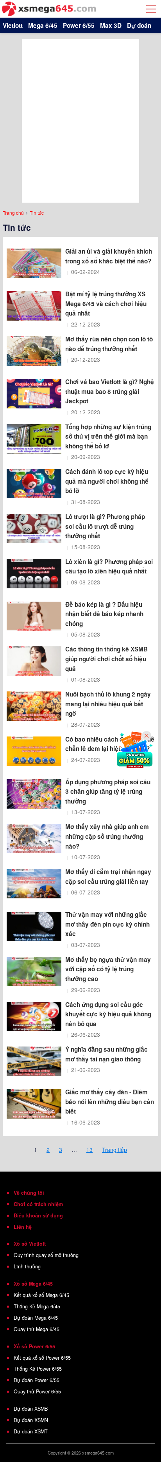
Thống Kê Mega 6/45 (37, 1306)
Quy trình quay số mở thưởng (46, 1255)
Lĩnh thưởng (27, 1266)
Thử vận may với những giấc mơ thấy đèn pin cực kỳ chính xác (107, 924)
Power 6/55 (79, 25)
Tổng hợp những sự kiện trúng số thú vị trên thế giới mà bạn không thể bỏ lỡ (108, 436)
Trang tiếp (114, 1150)
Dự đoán (139, 25)
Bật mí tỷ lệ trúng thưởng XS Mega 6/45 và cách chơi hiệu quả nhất (106, 303)
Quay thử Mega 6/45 (36, 1329)
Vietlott (13, 25)
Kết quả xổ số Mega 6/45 (41, 1295)
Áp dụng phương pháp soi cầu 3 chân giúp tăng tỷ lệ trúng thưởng (107, 791)
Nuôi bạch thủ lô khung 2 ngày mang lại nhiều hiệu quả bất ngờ (108, 704)
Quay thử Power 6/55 (37, 1391)
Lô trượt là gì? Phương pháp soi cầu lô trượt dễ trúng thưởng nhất (105, 526)
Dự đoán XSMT (31, 1431)
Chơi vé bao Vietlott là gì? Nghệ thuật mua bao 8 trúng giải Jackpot (109, 391)
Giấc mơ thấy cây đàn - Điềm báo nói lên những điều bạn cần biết (109, 1102)
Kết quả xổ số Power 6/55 (42, 1357)
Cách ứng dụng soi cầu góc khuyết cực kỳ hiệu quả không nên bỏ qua (108, 1014)
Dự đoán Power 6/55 (36, 1380)
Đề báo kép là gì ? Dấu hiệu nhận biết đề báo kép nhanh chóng (104, 614)
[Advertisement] (80, 120)
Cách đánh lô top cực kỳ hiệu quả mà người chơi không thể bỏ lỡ (106, 481)
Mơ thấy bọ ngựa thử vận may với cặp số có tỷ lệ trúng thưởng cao (108, 969)
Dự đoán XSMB (31, 1408)
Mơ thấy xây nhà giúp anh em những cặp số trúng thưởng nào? (107, 836)
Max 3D (111, 25)
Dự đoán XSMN (31, 1420)
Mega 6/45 (42, 25)
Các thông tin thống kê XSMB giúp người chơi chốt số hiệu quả (106, 659)
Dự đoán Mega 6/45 (36, 1317)
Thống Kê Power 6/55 (38, 1368)
